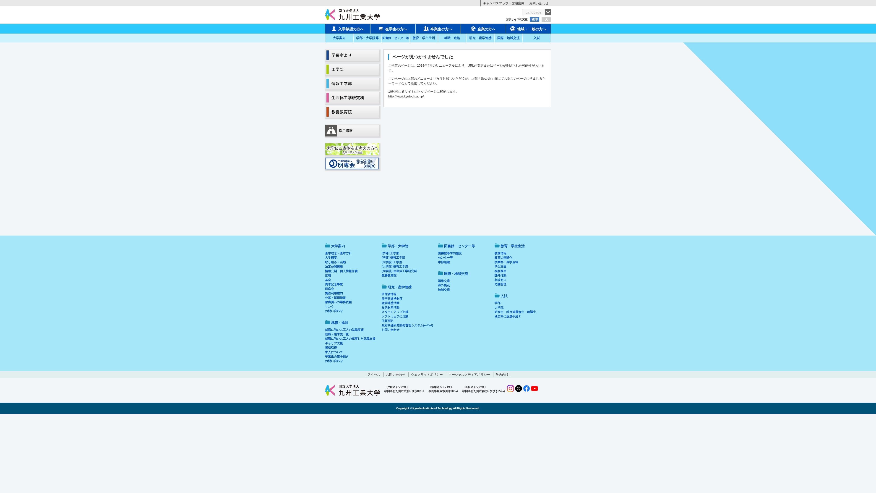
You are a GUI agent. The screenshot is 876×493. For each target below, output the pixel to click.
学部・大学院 (398, 246)
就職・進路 (452, 38)
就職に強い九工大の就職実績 (344, 329)
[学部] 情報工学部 (393, 257)
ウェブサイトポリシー (427, 374)
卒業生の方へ (441, 29)
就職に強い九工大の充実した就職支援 (350, 338)
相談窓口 (500, 280)
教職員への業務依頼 (338, 302)
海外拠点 (444, 285)
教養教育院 (389, 275)
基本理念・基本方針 (338, 253)
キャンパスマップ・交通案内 (503, 3)
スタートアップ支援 (395, 312)
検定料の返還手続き (508, 316)
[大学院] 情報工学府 (395, 266)
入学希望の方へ (351, 29)
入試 (537, 38)
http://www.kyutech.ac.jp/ (406, 96)
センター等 (445, 257)
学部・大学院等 (367, 38)
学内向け (502, 374)
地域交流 (444, 289)
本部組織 (444, 262)
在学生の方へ (396, 29)
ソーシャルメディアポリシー (469, 374)
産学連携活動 (390, 303)
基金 (328, 280)
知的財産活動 (390, 307)
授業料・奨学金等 (506, 262)
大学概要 (331, 257)
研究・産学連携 (480, 38)
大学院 (499, 307)
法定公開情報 (334, 266)
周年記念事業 (334, 284)
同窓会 (329, 289)
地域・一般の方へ (531, 29)
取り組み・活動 (335, 262)
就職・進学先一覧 (337, 334)
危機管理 (500, 284)
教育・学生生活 (424, 38)
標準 (535, 19)
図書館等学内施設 (450, 253)
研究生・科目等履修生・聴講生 (515, 312)
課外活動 (500, 275)
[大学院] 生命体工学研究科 (399, 271)
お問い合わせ (538, 3)
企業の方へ (486, 29)
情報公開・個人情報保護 (341, 271)
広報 (328, 275)
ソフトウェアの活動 (395, 316)
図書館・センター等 (459, 246)
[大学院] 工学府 (392, 262)
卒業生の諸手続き (337, 356)
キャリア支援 (334, 343)
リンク (329, 306)
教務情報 (500, 253)
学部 (498, 303)
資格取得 (331, 347)
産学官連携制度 (392, 298)
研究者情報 (389, 294)
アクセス (374, 374)
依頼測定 (388, 321)
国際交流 (444, 281)
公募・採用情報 (335, 297)
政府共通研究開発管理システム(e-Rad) (407, 325)
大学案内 (339, 38)
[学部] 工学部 (390, 253)
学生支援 (500, 266)
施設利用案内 (334, 293)
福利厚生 (500, 271)
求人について (334, 352)
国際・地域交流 (508, 38)
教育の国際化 (503, 257)
